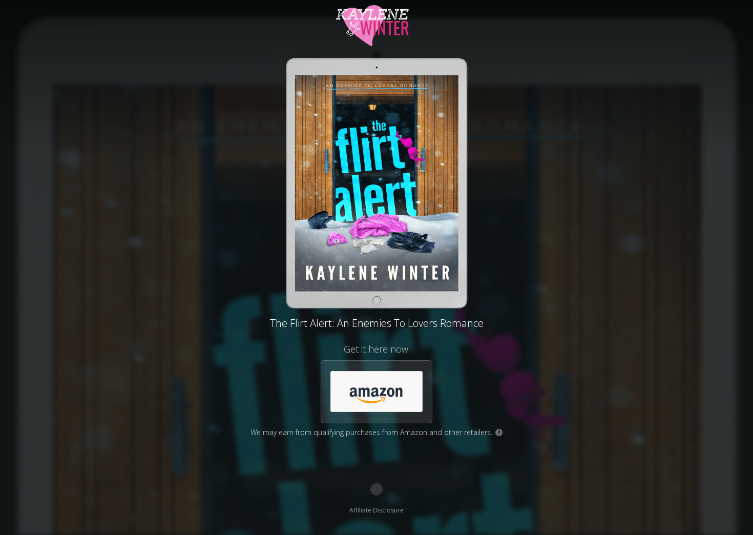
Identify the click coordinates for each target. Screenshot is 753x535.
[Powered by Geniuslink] (376, 489)
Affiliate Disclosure (376, 510)
